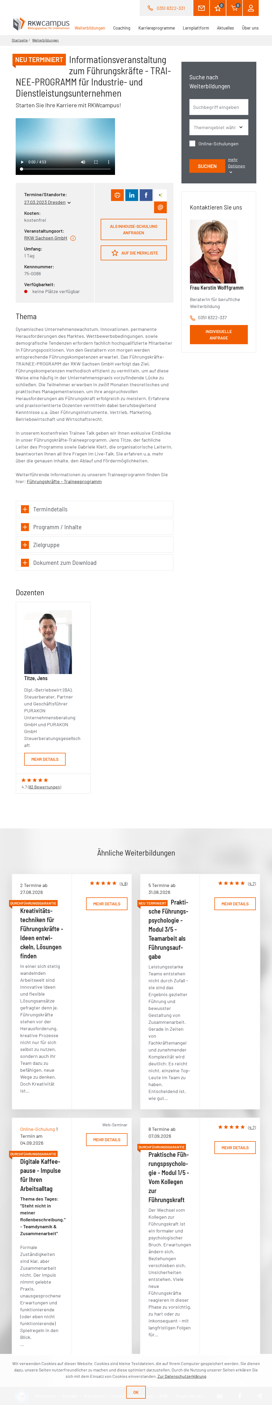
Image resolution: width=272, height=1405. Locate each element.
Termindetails (50, 509)
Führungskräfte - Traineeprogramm (64, 481)
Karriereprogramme (156, 28)
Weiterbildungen (92, 28)
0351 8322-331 (171, 8)
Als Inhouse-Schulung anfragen (134, 229)
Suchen (207, 166)
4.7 (252, 883)
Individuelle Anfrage (219, 334)
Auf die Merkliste (139, 252)
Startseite (20, 40)
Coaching (121, 28)
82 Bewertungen (44, 786)
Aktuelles (225, 28)
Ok (136, 1392)
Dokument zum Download (65, 562)
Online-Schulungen (218, 143)
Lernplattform (196, 28)
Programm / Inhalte (57, 527)
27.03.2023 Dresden (45, 202)
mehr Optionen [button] (236, 162)
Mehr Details (44, 759)
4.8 (123, 883)
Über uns (250, 28)
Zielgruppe (46, 544)
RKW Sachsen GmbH (45, 238)
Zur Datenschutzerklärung (182, 1376)
